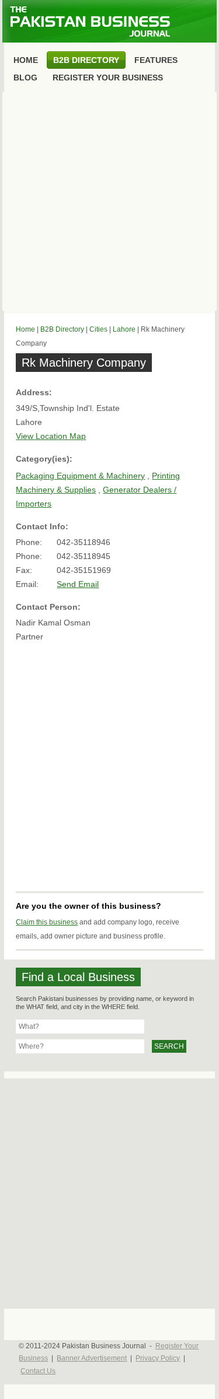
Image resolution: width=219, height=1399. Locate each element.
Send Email (78, 584)
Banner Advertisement (92, 1358)
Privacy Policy (157, 1358)
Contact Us (37, 1371)
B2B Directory (62, 329)
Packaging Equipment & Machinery (80, 475)
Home (25, 329)
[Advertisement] (109, 201)
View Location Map (51, 436)
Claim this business (47, 922)
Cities (98, 329)
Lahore (124, 329)
